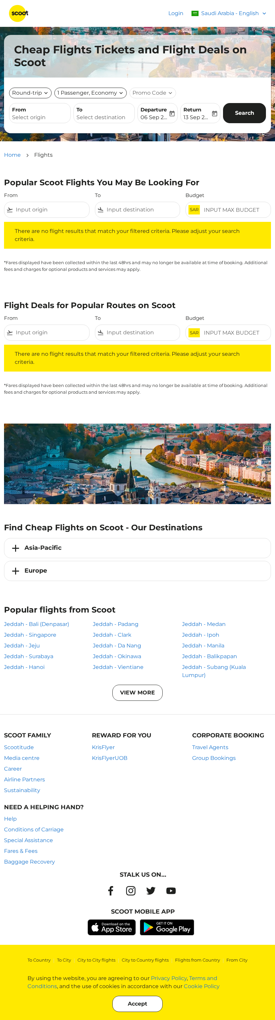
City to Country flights (145, 960)
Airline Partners (24, 779)
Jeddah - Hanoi (24, 667)
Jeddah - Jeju (22, 645)
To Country (39, 960)
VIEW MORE (137, 692)
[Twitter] (151, 891)
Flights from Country (197, 960)
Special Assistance (28, 840)
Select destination (100, 117)
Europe (35, 570)
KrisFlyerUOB (109, 758)
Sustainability (22, 790)
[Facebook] (111, 891)
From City (237, 960)
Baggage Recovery (29, 862)
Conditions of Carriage (34, 829)
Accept (137, 1004)
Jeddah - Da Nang (117, 645)
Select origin (29, 117)
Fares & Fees (21, 851)
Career (13, 769)
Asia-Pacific (43, 547)
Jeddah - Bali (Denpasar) (36, 624)
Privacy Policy (169, 978)
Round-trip (27, 93)
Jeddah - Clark (112, 635)
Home (12, 155)
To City (64, 960)
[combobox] (51, 210)
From (19, 109)
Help (10, 819)
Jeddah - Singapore (30, 635)
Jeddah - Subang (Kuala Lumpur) (214, 671)
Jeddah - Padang (116, 624)
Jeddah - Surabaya (28, 656)
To (79, 109)
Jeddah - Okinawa (117, 656)
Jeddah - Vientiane (118, 667)
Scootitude (19, 747)
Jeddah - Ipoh (200, 635)
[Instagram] (131, 891)
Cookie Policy (202, 986)
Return (192, 109)
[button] (90, 93)
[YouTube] (171, 891)
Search (244, 113)
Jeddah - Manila (203, 645)
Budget (194, 195)
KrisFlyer (103, 747)
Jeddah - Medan (204, 624)
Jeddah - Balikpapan (209, 656)
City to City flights (96, 960)
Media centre (22, 758)
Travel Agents (210, 747)
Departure (154, 109)
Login (175, 13)
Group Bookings (214, 758)
